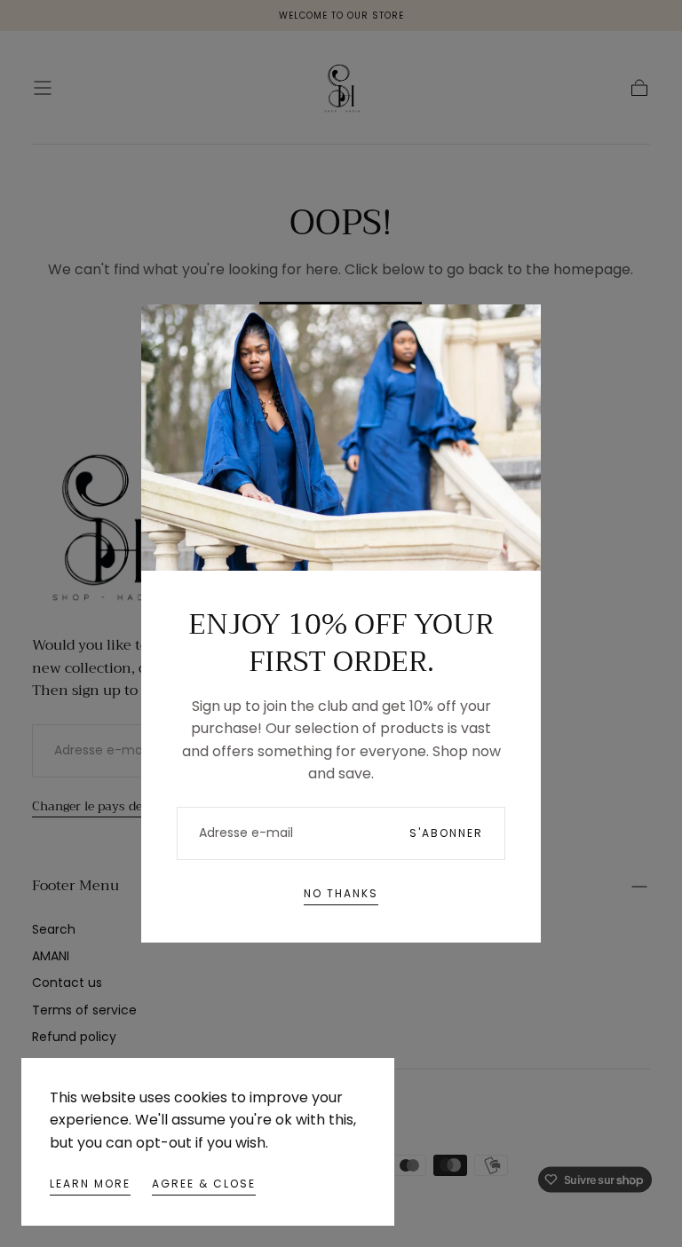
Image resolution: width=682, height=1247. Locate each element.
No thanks (341, 893)
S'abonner (446, 833)
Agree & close (204, 1183)
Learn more (90, 1183)
